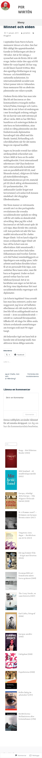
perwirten (26, 33)
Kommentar (29, 414)
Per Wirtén (25, 9)
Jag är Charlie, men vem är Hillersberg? (12, 376)
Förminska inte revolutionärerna (32, 375)
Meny (21, 22)
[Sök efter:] (11, 444)
